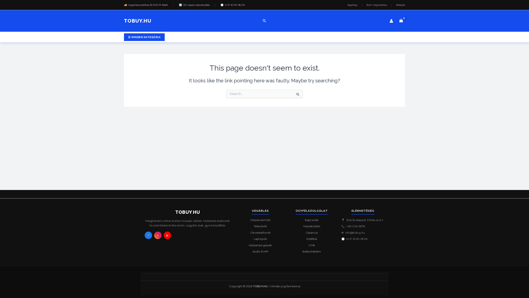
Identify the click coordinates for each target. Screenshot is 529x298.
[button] (264, 21)
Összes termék (260, 220)
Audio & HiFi (260, 251)
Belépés (400, 5)
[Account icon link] (391, 21)
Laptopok (260, 238)
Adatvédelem (311, 251)
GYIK (312, 245)
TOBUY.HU (137, 21)
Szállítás (311, 238)
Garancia (312, 232)
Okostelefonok (260, 232)
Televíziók (260, 226)
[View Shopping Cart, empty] (401, 21)
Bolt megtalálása (377, 5)
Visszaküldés (311, 226)
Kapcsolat (311, 220)
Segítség (352, 5)
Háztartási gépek (260, 245)
